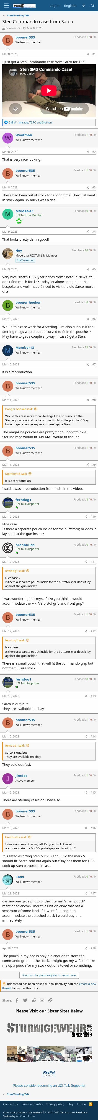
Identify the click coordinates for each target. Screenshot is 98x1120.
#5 (94, 269)
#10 (93, 517)
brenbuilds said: (16, 837)
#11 (93, 562)
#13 (93, 696)
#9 (94, 465)
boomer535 (13, 28)
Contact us (10, 1104)
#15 (93, 792)
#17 (93, 893)
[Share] (88, 54)
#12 (93, 631)
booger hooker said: (19, 409)
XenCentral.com (25, 1116)
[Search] (92, 5)
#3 (94, 187)
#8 (94, 400)
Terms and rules (32, 1104)
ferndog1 (23, 499)
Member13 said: (16, 474)
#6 (94, 319)
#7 (94, 364)
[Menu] (6, 5)
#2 (94, 152)
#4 (94, 232)
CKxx (19, 876)
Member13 (24, 347)
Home (81, 1104)
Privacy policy (55, 1104)
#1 (94, 54)
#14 (93, 736)
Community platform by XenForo (39, 1112)
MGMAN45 (24, 211)
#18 (93, 948)
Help (71, 1104)
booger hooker (28, 302)
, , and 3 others (30, 122)
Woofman (23, 135)
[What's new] (83, 5)
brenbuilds (24, 544)
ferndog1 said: (15, 571)
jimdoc (21, 775)
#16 (93, 828)
